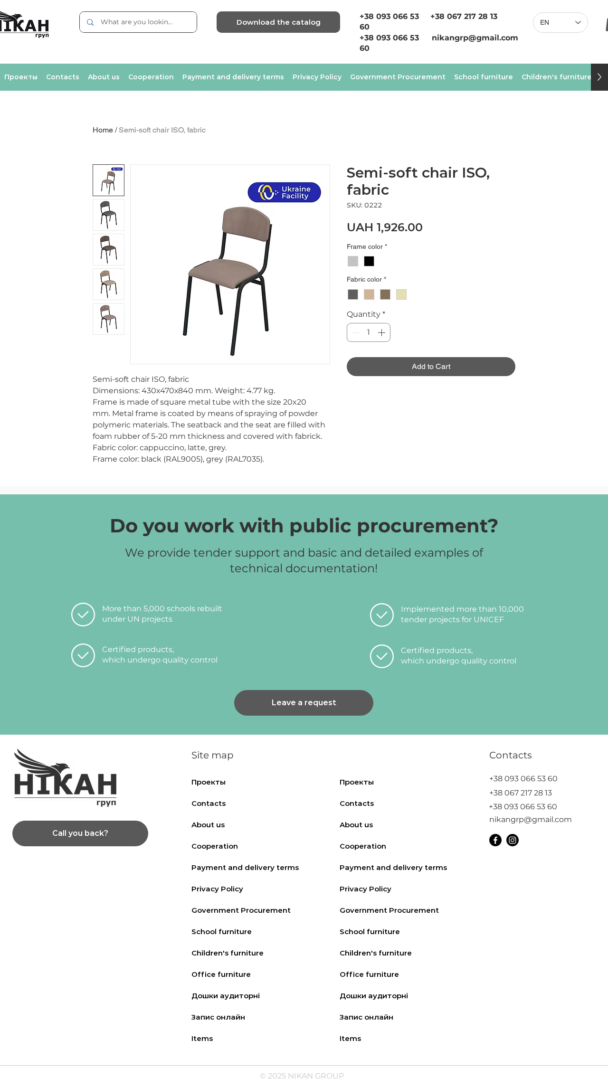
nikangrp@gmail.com (530, 819)
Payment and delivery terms (245, 867)
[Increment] (382, 332)
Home (103, 129)
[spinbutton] (368, 332)
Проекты (208, 781)
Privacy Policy (217, 888)
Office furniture (221, 974)
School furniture (221, 931)
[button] (303, 703)
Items (202, 1038)
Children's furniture (227, 952)
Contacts (208, 803)
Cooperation (214, 846)
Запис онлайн (218, 1017)
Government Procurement (241, 910)
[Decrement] (354, 332)
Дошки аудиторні (225, 995)
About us (208, 824)
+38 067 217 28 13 (463, 16)
